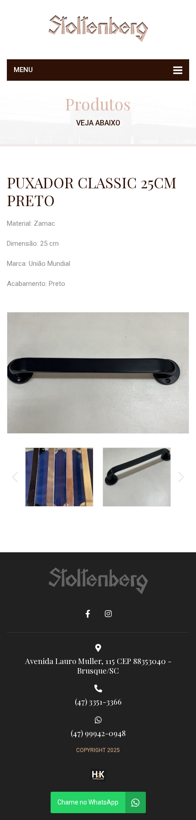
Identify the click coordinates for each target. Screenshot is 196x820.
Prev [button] (15, 477)
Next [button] (181, 477)
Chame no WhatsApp (88, 802)
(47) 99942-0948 (98, 733)
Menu (23, 70)
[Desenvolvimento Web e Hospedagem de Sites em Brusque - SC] (98, 776)
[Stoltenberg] (98, 27)
